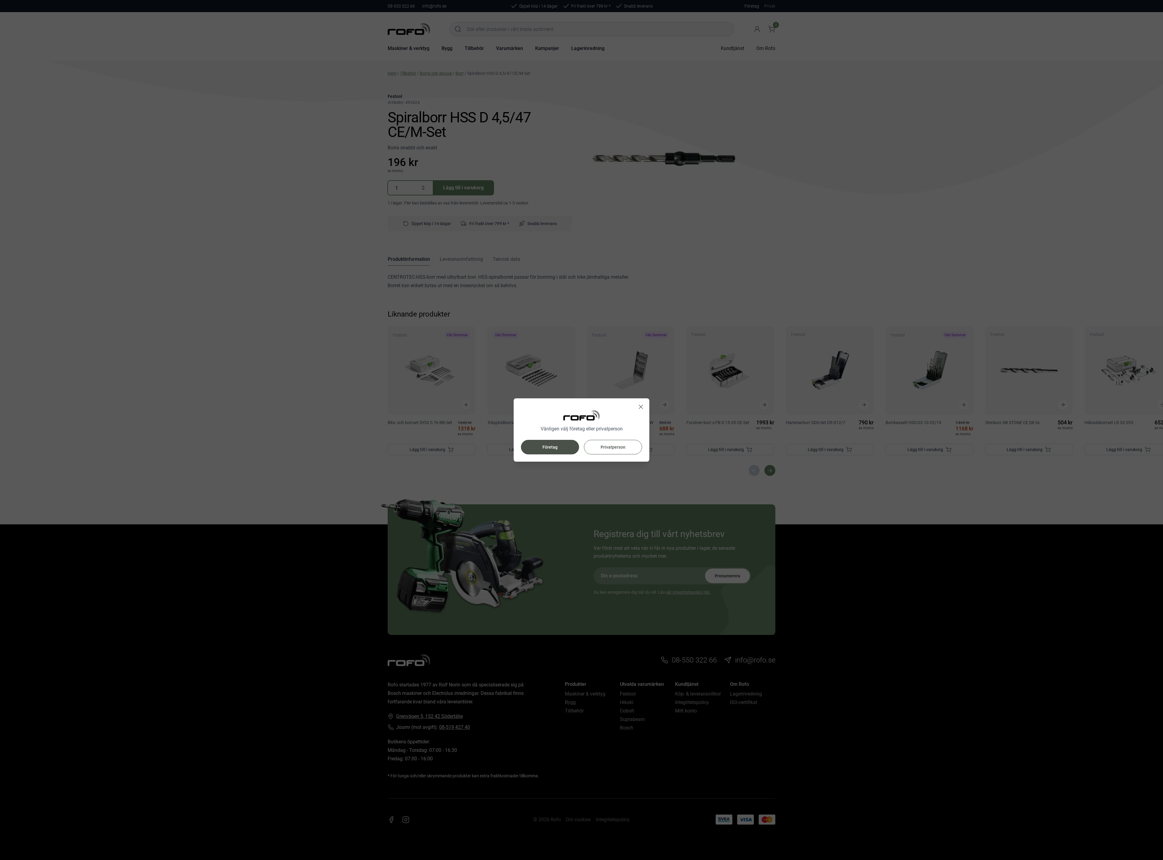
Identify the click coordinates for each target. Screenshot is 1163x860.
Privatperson (613, 447)
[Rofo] (581, 415)
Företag (550, 447)
